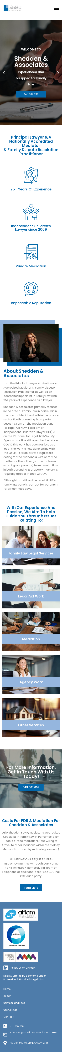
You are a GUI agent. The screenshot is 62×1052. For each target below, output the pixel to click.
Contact (8, 1017)
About (7, 996)
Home (7, 989)
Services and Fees (14, 1003)
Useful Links (10, 1010)
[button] (56, 8)
